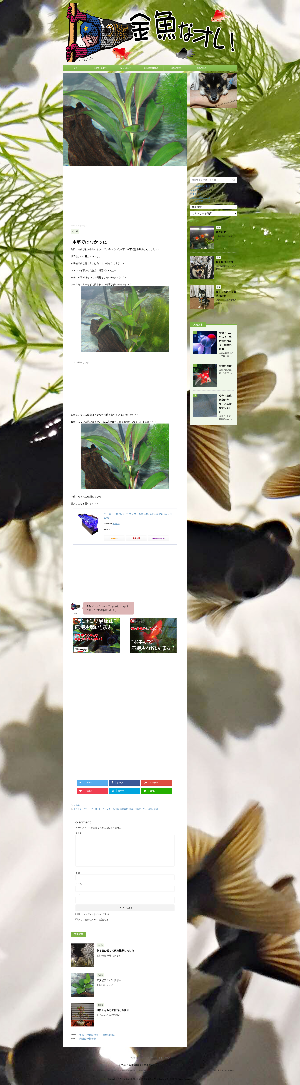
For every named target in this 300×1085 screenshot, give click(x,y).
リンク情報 (135, 1058)
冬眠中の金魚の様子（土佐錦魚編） (98, 1034)
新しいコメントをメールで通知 (93, 914)
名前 (77, 872)
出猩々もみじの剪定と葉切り (113, 1010)
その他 (77, 805)
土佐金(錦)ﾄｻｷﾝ (101, 68)
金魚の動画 (201, 68)
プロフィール (149, 1058)
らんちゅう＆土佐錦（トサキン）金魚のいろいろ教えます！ (150, 1065)
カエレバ (116, 524)
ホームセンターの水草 (108, 809)
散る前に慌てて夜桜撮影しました (115, 950)
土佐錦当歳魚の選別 (200, 186)
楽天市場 (136, 538)
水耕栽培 (124, 809)
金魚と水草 (153, 809)
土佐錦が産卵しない (200, 197)
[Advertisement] (125, 195)
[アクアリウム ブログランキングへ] (153, 651)
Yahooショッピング (158, 538)
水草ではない (141, 809)
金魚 (75, 68)
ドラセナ (78, 809)
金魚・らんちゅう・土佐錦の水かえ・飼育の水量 (225, 340)
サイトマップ (196, 190)
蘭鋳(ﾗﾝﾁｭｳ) (125, 68)
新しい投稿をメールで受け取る (93, 919)
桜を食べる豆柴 (224, 262)
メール (78, 884)
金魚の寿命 (225, 366)
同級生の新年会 (87, 1038)
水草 (131, 809)
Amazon (114, 538)
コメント (79, 833)
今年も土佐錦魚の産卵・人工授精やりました (225, 403)
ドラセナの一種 (90, 809)
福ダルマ (221, 232)
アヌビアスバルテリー (109, 980)
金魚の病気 (176, 68)
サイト (78, 895)
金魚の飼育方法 (151, 68)
